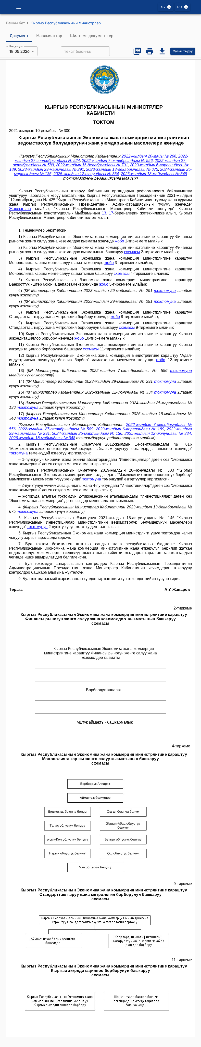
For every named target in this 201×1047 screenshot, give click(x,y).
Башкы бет (15, 23)
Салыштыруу (183, 51)
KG (163, 7)
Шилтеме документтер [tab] (91, 35)
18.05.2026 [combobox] (19, 51)
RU (179, 7)
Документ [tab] (19, 35)
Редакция (16, 46)
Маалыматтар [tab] (49, 35)
